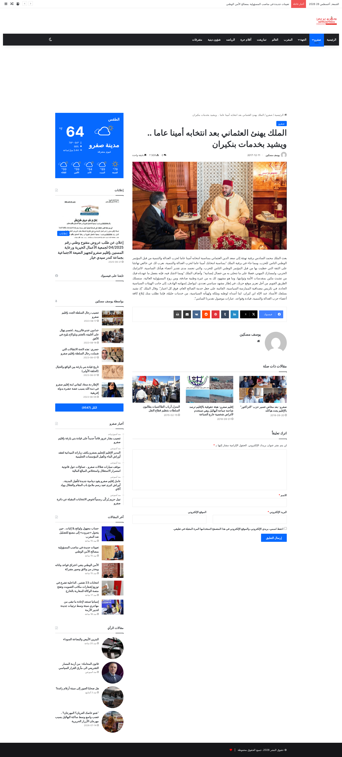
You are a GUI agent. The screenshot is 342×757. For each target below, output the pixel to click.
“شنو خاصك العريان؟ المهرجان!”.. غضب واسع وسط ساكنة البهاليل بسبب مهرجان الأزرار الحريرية (77, 717)
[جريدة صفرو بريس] (326, 21)
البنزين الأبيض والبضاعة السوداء (81, 639)
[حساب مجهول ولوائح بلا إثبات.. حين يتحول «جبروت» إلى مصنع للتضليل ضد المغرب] (113, 533)
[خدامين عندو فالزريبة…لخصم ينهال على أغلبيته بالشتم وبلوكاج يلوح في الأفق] (113, 335)
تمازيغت (261, 39)
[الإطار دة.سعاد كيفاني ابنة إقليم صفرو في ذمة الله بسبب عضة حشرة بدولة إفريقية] (113, 389)
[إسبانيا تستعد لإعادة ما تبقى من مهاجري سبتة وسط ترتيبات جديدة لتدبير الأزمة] (113, 607)
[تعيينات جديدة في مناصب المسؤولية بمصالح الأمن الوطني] (113, 552)
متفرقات (197, 39)
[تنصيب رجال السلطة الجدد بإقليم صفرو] (113, 318)
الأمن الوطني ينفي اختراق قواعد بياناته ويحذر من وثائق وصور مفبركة (251, 4)
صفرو (317, 39)
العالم (275, 39)
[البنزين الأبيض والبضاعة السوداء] (113, 648)
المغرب (288, 39)
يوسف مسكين (273, 155)
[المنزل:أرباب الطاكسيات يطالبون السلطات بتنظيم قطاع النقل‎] (156, 389)
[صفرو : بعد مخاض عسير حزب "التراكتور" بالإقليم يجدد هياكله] (263, 389)
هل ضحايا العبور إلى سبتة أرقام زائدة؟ (77, 688)
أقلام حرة (245, 39)
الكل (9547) (89, 407)
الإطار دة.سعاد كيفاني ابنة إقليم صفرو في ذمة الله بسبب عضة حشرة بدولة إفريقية (77, 388)
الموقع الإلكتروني (197, 512)
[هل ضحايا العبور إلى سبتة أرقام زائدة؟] (113, 697)
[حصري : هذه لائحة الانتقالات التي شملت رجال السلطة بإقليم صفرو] (113, 354)
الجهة (303, 39)
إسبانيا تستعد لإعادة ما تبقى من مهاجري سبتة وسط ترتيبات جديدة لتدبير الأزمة (80, 605)
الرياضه (230, 39)
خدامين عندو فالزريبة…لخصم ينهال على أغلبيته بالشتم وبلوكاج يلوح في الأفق (79, 334)
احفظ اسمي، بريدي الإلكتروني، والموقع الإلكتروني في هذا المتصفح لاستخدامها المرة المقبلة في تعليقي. (228, 528)
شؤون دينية (214, 39)
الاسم (283, 495)
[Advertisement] (171, 79)
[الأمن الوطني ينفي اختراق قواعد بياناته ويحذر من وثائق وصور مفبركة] (113, 570)
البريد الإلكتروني (277, 512)
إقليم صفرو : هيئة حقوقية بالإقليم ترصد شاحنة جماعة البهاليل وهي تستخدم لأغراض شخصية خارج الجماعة (211, 410)
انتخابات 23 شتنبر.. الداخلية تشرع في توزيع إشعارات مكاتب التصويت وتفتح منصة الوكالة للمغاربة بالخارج (77, 586)
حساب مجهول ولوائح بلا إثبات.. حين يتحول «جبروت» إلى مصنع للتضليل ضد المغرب (79, 532)
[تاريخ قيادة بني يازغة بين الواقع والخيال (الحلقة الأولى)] (113, 372)
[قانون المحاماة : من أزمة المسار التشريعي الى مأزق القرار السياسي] (113, 673)
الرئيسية (331, 39)
